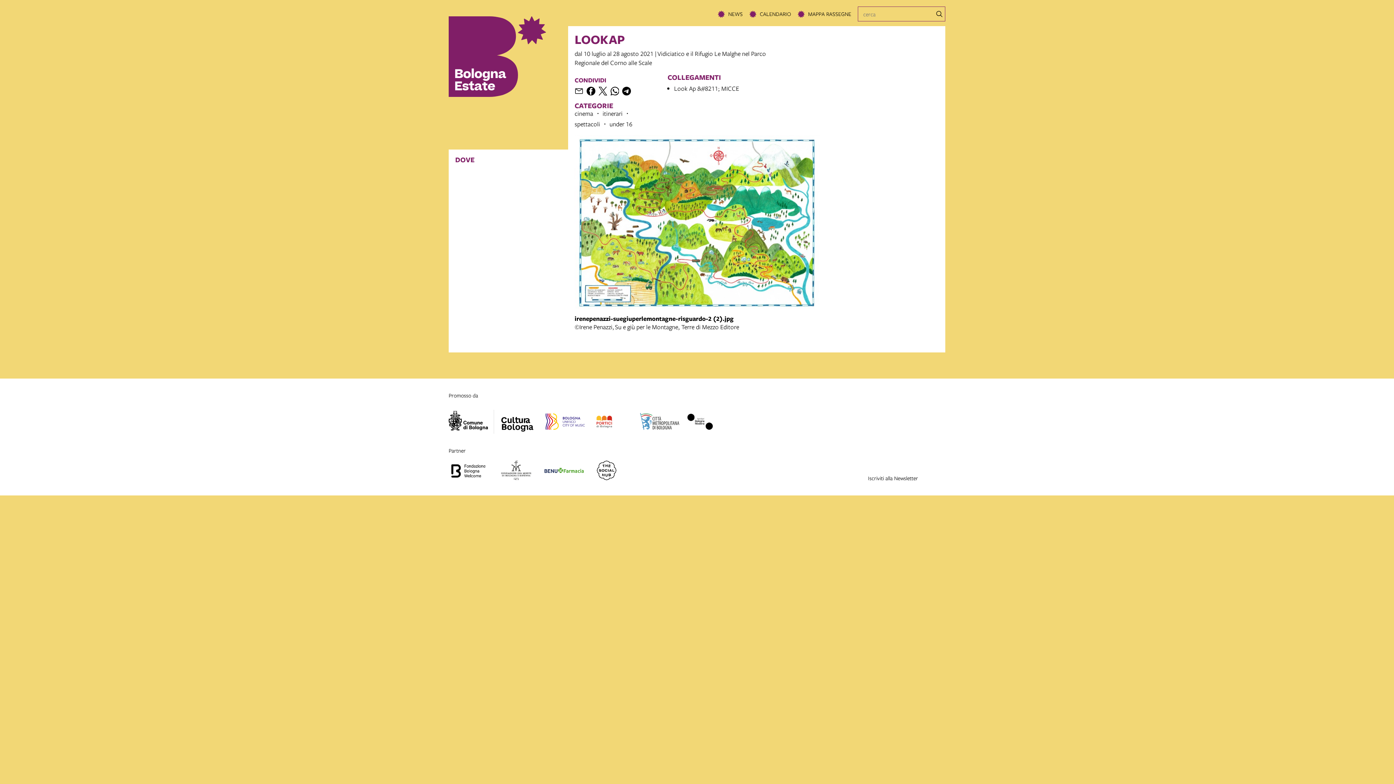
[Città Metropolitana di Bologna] (659, 423)
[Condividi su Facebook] (591, 91)
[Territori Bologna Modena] (700, 423)
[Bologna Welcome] (468, 471)
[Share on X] (603, 91)
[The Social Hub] (606, 471)
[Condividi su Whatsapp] (615, 91)
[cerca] (939, 14)
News (735, 13)
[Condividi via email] (579, 91)
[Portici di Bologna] (604, 423)
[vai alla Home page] (508, 56)
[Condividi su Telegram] (626, 91)
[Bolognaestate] (517, 419)
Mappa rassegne (829, 13)
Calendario (775, 13)
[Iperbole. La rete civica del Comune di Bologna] (471, 422)
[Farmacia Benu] (564, 471)
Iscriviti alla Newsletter (893, 478)
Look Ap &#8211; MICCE (706, 88)
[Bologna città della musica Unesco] (565, 423)
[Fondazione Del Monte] (516, 471)
